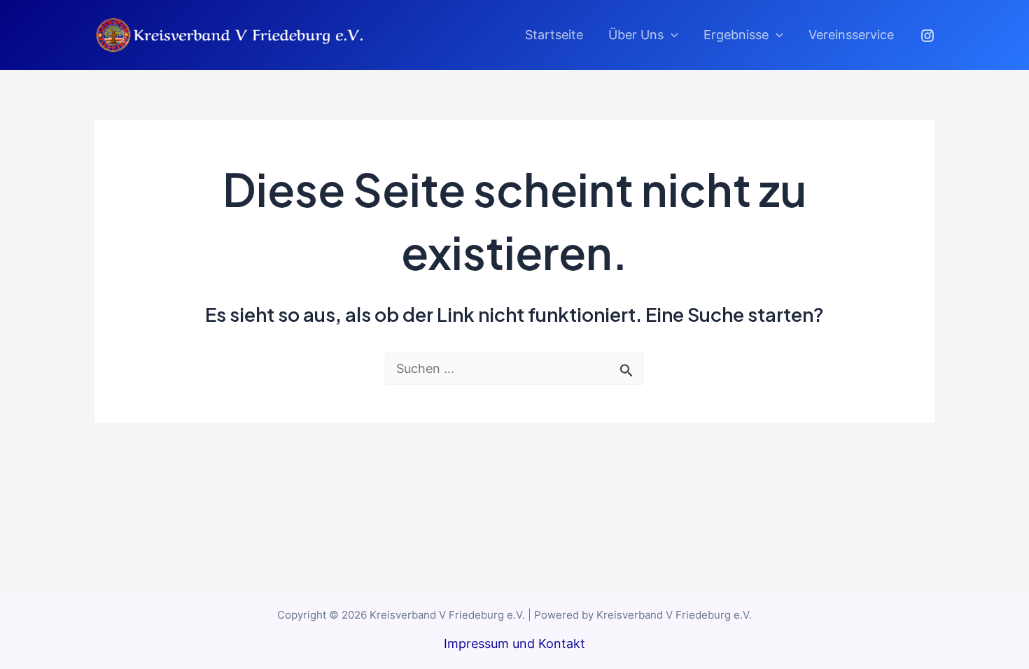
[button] (671, 35)
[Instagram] (927, 36)
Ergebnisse (736, 34)
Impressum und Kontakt (514, 643)
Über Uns (636, 34)
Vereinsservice (851, 34)
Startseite (554, 34)
